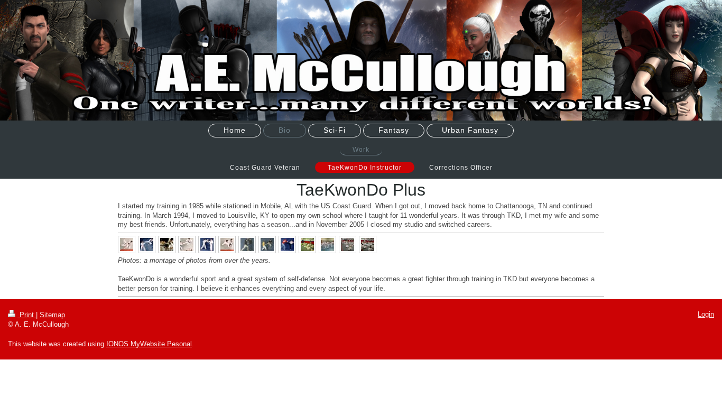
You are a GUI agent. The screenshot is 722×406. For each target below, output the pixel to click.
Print (26, 315)
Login (706, 314)
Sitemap (52, 315)
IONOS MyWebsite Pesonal (149, 344)
